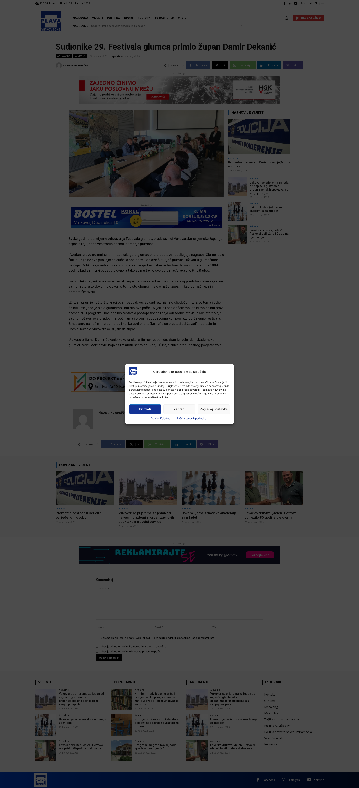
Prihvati (145, 409)
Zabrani (179, 409)
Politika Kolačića (160, 418)
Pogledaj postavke (214, 409)
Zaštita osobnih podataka (191, 418)
